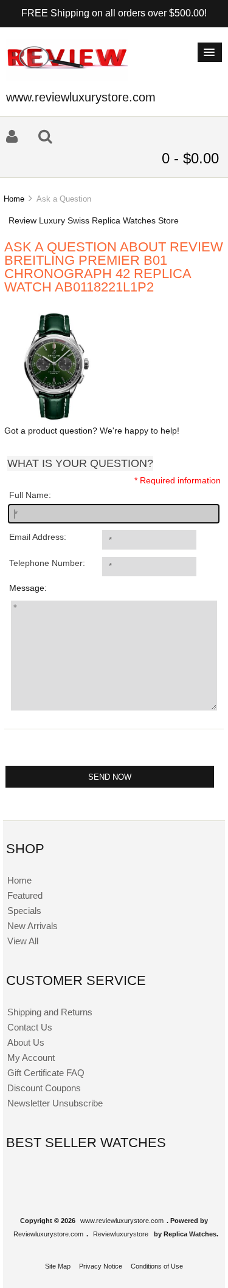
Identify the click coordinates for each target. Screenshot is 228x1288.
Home (14, 198)
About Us (25, 1042)
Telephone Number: (47, 563)
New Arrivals (32, 926)
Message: (28, 588)
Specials (24, 910)
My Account (31, 1057)
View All (22, 941)
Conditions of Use (157, 1266)
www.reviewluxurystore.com (122, 1220)
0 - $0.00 (190, 158)
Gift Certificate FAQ (46, 1073)
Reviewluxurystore (120, 1234)
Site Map (58, 1266)
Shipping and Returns (49, 1012)
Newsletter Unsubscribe (55, 1103)
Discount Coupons (44, 1088)
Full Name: (30, 495)
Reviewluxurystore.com (48, 1234)
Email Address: (37, 537)
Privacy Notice (100, 1266)
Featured (25, 895)
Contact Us (29, 1027)
